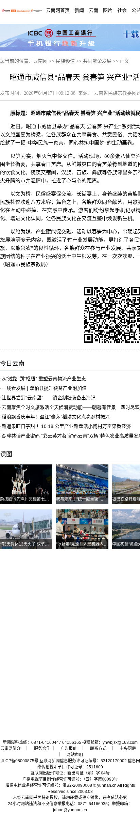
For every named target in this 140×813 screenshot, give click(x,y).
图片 (107, 10)
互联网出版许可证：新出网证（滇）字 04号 (70, 773)
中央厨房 (128, 748)
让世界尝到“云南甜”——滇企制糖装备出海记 (48, 397)
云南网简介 (10, 748)
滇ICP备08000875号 (19, 760)
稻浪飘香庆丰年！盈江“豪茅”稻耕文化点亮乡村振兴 (56, 416)
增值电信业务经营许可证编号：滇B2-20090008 (48, 785)
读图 (6, 454)
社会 (122, 10)
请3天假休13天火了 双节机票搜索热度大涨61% (43, 544)
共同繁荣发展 (97, 61)
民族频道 (65, 61)
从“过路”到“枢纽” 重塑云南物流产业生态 (44, 378)
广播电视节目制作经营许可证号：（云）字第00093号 (70, 779)
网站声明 (75, 754)
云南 (93, 10)
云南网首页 (58, 10)
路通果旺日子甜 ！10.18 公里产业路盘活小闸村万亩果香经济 (66, 426)
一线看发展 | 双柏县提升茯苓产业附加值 (44, 388)
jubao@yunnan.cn (70, 810)
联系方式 (98, 748)
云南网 (40, 61)
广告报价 (68, 748)
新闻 (79, 10)
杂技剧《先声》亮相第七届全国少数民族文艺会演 (45, 499)
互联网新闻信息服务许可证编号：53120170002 (83, 760)
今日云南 (12, 363)
